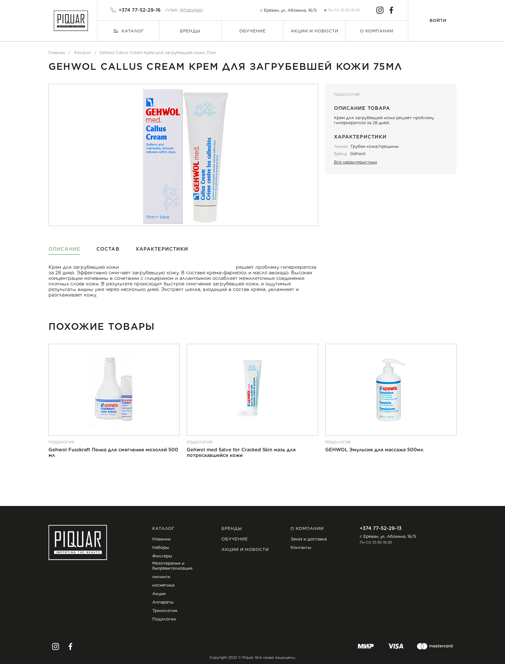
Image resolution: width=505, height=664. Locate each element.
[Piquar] (71, 21)
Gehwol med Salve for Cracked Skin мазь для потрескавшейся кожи (241, 452)
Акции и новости (314, 31)
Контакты (300, 547)
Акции (159, 593)
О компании (376, 31)
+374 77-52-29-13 (381, 528)
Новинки (161, 539)
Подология (347, 95)
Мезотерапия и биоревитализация (172, 566)
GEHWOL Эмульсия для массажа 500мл (374, 450)
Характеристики (162, 249)
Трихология (164, 610)
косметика (163, 585)
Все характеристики (355, 162)
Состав (108, 249)
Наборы (160, 547)
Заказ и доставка (308, 539)
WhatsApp (191, 10)
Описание (64, 249)
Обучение (252, 31)
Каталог (133, 31)
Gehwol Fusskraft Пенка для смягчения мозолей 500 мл (113, 452)
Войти (438, 20)
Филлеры (162, 556)
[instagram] (379, 10)
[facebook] (391, 10)
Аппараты (163, 602)
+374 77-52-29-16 (140, 10)
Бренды (190, 31)
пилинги (161, 576)
